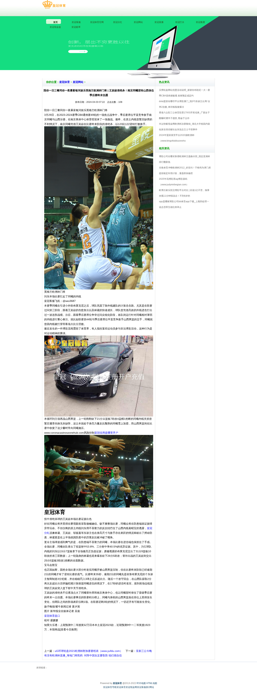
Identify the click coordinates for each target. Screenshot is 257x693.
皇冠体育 (64, 82)
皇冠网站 (78, 82)
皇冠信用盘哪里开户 (106, 432)
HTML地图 (151, 683)
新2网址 (150, 687)
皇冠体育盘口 (52, 615)
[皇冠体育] (54, 4)
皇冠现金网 (131, 687)
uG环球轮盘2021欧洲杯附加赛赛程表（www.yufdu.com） (88, 650)
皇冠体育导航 (110, 687)
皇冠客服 (141, 687)
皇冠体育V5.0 (145, 67)
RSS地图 (141, 683)
